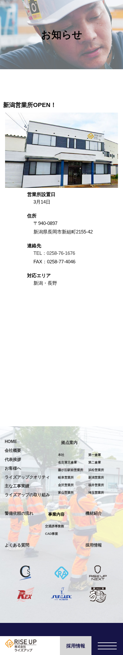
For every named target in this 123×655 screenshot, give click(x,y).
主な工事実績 (17, 486)
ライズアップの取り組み (27, 494)
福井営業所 (96, 485)
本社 (61, 454)
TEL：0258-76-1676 (54, 253)
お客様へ (13, 468)
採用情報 (75, 645)
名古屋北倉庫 (67, 462)
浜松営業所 (96, 470)
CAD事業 (51, 533)
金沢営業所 (66, 485)
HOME (11, 441)
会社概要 (13, 450)
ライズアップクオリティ (27, 477)
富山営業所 (66, 492)
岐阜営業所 (66, 477)
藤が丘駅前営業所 (70, 470)
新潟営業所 (96, 477)
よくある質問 (17, 545)
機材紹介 (93, 513)
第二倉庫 (94, 462)
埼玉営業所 (96, 492)
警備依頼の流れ (19, 513)
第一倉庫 (94, 454)
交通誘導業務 (54, 526)
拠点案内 (69, 442)
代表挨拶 (13, 459)
